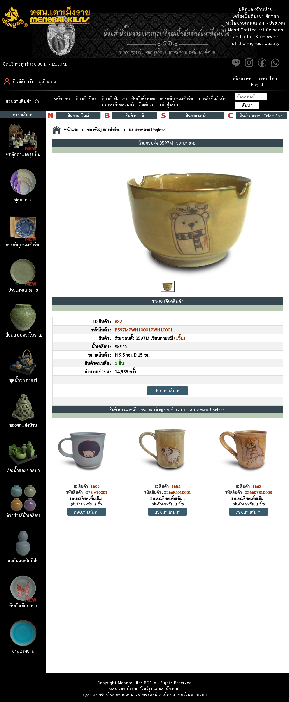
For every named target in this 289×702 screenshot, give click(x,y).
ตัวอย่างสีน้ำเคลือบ (23, 515)
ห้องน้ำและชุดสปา (23, 470)
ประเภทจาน (23, 651)
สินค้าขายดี (134, 115)
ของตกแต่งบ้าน (23, 425)
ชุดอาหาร (23, 199)
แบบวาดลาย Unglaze (147, 129)
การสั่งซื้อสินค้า (212, 99)
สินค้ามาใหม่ (78, 115)
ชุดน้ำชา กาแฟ (23, 380)
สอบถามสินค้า (167, 391)
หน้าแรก (62, 99)
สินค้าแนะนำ (196, 115)
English (258, 84)
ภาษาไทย (268, 78)
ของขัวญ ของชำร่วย (23, 245)
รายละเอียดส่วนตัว (117, 104)
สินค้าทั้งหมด (143, 99)
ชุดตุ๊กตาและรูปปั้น (23, 154)
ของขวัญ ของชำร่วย (177, 99)
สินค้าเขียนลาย (23, 606)
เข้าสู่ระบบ (169, 104)
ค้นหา (247, 105)
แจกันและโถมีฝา (23, 560)
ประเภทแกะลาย (23, 290)
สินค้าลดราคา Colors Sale (261, 115)
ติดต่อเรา (147, 104)
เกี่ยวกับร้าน (85, 99)
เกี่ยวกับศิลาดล (113, 99)
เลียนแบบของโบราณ (23, 335)
